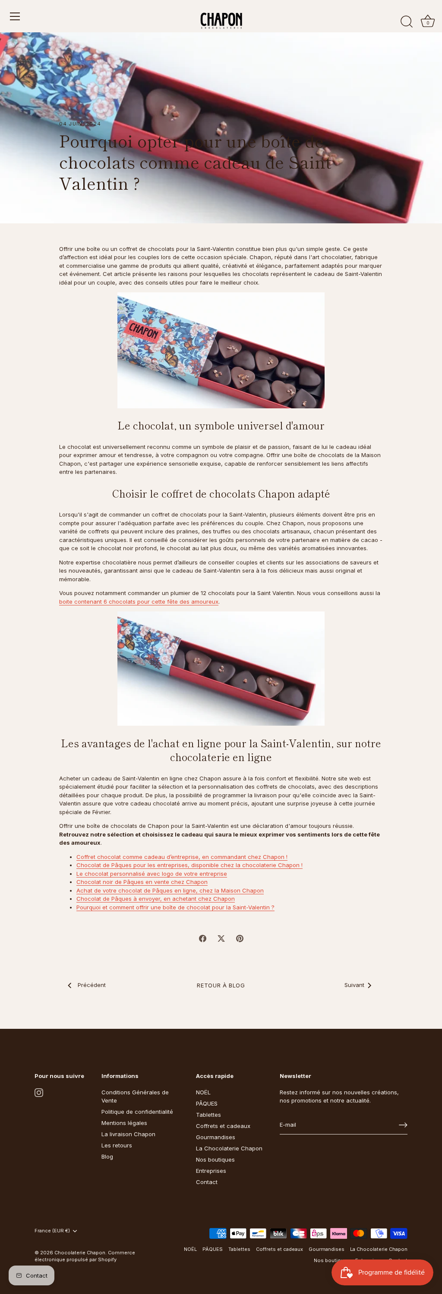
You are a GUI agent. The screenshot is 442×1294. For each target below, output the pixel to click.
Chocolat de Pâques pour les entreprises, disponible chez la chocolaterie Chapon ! (189, 865)
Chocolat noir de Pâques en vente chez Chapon (142, 881)
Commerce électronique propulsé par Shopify (85, 1256)
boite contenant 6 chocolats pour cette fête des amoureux (138, 601)
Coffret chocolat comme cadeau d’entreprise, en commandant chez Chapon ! (181, 856)
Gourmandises (215, 1137)
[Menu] (15, 16)
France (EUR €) (52, 1231)
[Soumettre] (403, 1125)
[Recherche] (406, 22)
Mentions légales (124, 1122)
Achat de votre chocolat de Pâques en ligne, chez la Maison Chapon (170, 890)
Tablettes (208, 1114)
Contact (207, 1181)
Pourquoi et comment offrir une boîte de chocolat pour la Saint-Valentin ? (175, 907)
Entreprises (211, 1170)
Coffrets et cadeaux (223, 1125)
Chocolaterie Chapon (79, 1253)
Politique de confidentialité (137, 1111)
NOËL (203, 1092)
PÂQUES (207, 1103)
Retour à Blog (221, 985)
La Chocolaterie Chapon (229, 1148)
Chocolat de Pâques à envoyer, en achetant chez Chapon (155, 898)
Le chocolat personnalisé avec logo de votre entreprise (151, 873)
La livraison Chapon (128, 1134)
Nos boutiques (215, 1159)
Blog (107, 1156)
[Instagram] (39, 1092)
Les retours (116, 1145)
